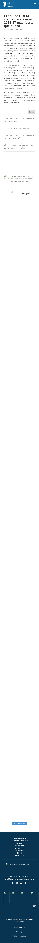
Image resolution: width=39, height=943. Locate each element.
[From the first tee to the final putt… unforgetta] (19, 701)
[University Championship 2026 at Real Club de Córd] (19, 721)
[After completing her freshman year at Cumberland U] (19, 261)
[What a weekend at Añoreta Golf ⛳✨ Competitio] (19, 577)
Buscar (31, 112)
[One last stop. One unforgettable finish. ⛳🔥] (19, 303)
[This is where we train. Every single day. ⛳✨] (19, 445)
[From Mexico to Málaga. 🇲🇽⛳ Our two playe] (19, 679)
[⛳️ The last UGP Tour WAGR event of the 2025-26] (19, 378)
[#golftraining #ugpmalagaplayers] (19, 739)
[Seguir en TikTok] (25, 883)
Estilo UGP (18, 30)
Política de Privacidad (19, 936)
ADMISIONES (19, 846)
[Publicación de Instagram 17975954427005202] (19, 793)
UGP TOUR (19, 850)
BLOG (19, 853)
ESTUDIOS (19, 843)
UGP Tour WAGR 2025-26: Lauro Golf (17, 128)
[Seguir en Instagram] (17, 883)
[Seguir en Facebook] (12, 883)
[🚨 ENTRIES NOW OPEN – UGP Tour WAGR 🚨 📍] (19, 766)
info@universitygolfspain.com (19, 879)
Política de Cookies (19, 927)
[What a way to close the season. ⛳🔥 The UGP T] (19, 345)
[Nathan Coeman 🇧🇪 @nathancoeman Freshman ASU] (19, 520)
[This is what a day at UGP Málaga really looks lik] (19, 411)
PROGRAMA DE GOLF (19, 841)
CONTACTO (19, 855)
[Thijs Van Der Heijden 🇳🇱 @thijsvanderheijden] (19, 811)
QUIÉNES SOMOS (19, 838)
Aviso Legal (19, 932)
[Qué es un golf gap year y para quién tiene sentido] (6, 159)
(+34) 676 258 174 (19, 876)
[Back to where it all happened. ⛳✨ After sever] (19, 486)
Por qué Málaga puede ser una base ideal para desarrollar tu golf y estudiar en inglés (22, 178)
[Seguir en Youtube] (21, 883)
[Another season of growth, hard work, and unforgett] (19, 221)
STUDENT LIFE (19, 848)
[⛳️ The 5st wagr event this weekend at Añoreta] (19, 648)
